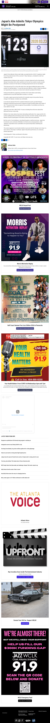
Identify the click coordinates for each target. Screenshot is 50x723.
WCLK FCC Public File (42, 711)
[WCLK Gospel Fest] (25, 179)
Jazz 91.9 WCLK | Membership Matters (25, 9)
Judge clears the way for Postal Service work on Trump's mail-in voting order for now (20, 457)
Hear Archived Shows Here (25, 390)
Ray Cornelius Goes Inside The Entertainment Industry (25, 572)
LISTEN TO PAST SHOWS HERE (25, 577)
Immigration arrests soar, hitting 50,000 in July (11, 444)
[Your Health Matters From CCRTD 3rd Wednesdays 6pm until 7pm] (25, 357)
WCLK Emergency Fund (25, 698)
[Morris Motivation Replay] (25, 237)
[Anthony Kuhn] (4, 147)
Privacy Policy (31, 711)
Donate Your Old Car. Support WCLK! (25, 620)
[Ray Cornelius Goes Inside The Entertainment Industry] (25, 548)
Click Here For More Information (25, 328)
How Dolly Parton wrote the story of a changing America (13, 473)
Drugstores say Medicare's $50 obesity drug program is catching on (16, 440)
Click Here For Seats (25, 208)
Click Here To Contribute (25, 700)
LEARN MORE (25, 623)
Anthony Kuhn (8, 28)
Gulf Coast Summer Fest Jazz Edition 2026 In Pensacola (25, 325)
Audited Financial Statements (31, 714)
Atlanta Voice (25, 520)
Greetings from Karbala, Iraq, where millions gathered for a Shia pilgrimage (17, 448)
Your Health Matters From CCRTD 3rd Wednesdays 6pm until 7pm (25, 384)
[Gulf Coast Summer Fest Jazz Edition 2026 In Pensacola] (25, 299)
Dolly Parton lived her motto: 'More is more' (10, 469)
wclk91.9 (21, 431)
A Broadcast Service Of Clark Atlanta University (22, 711)
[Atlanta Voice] (25, 500)
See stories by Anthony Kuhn (15, 150)
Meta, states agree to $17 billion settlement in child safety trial (15, 477)
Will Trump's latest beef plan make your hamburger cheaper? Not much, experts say (19, 465)
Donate (45, 2)
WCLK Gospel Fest (25, 205)
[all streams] (48, 6)
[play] (3, 6)
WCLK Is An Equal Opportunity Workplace (22, 715)
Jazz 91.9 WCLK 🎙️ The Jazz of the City (10, 431)
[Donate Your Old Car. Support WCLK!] (25, 600)
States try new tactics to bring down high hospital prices (13, 452)
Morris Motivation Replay (25, 264)
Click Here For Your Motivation (25, 270)
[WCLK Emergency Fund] (25, 661)
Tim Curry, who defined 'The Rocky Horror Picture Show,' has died (15, 461)
